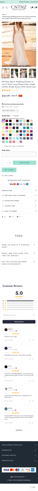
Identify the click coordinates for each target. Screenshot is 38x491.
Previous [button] (3, 45)
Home (3, 14)
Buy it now (9, 170)
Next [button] (34, 45)
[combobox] (33, 315)
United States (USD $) (18, 477)
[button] (10, 90)
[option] (19, 44)
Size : (10, 107)
